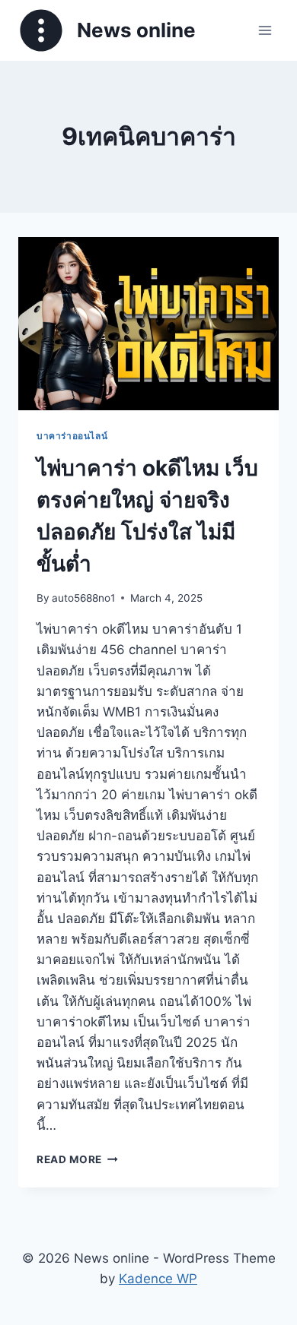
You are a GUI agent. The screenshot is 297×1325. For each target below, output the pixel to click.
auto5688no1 (83, 598)
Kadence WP (158, 1278)
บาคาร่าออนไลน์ (72, 435)
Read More (77, 1159)
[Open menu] (265, 30)
